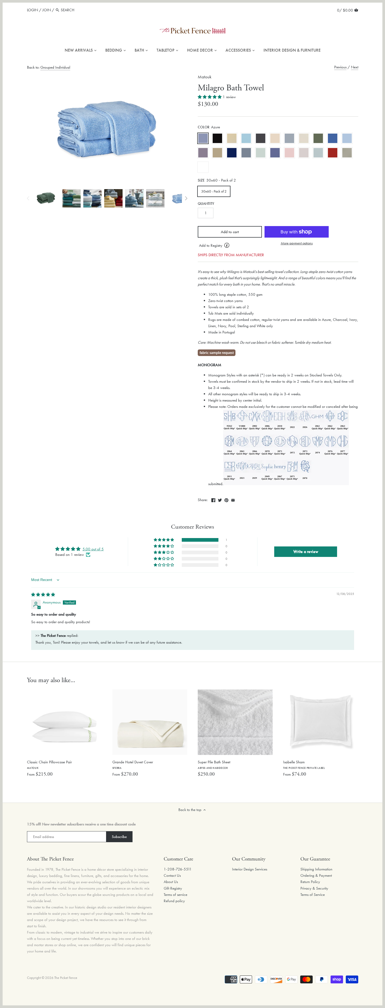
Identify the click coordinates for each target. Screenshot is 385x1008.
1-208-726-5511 (178, 869)
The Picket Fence (65, 978)
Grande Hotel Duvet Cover (132, 764)
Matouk (204, 77)
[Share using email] (233, 499)
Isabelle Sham (304, 764)
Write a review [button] (305, 551)
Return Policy (310, 881)
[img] (43, 594)
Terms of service (175, 894)
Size (201, 180)
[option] (46, 198)
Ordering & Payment (316, 875)
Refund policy (174, 900)
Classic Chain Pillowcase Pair (49, 764)
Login (32, 10)
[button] (210, 97)
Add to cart (230, 231)
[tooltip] (226, 245)
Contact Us (172, 875)
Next (354, 67)
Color (203, 127)
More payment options (297, 243)
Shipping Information (316, 869)
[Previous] (28, 198)
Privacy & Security (314, 888)
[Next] (186, 198)
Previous (340, 67)
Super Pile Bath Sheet (214, 764)
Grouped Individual (55, 67)
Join (46, 10)
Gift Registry (173, 888)
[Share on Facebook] (213, 499)
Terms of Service (312, 894)
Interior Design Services (249, 869)
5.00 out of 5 (93, 549)
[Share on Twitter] (220, 499)
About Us (171, 881)
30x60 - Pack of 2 (214, 191)
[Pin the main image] (226, 499)
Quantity (206, 204)
